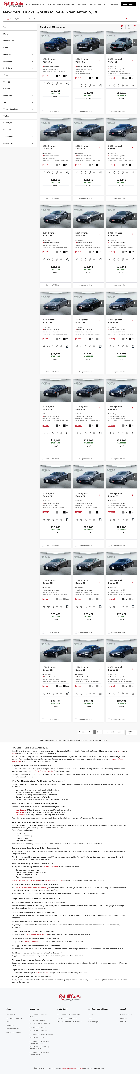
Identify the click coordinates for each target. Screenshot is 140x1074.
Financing (10, 1025)
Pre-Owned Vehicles (14, 1018)
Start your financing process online (26, 880)
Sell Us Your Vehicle (13, 1032)
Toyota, (43, 771)
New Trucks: (21, 815)
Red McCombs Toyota (38, 1027)
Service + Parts (58, 4)
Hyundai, (49, 771)
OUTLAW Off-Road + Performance (69, 1022)
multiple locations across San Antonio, (32, 888)
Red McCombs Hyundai (38, 1031)
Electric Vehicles (12, 1029)
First (82, 732)
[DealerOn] (39, 1068)
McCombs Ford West (37, 1020)
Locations (92, 4)
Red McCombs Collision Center (68, 1015)
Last (120, 732)
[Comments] (67, 83)
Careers (84, 4)
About (78, 4)
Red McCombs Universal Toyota (41, 1034)
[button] (69, 42)
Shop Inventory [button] (33, 4)
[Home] (26, 4)
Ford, (37, 771)
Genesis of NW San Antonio (40, 1024)
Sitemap (73, 1068)
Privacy (80, 1068)
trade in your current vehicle (34, 942)
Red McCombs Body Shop (67, 1018)
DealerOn (65, 1068)
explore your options (53, 880)
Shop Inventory (128, 4)
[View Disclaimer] (61, 83)
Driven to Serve (126, 1015)
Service (90, 1015)
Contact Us (101, 4)
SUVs (14, 753)
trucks (120, 751)
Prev (89, 732)
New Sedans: (21, 810)
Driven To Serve (45, 4)
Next (112, 732)
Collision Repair (69, 4)
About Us (123, 1018)
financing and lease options (36, 934)
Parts (89, 1018)
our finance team (51, 867)
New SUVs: (20, 812)
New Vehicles (11, 1015)
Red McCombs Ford (37, 1038)
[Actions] (67, 60)
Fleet (8, 1022)
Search (128, 19)
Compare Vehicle (52, 111)
